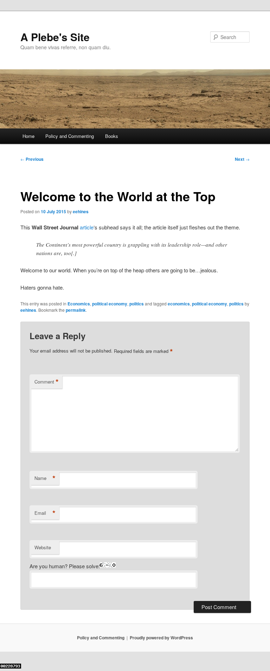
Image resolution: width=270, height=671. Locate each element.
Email (45, 513)
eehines (81, 211)
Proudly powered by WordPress (161, 637)
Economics (79, 303)
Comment (46, 381)
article (87, 227)
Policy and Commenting (69, 136)
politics (136, 303)
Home (28, 136)
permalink (76, 310)
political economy (109, 303)
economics (179, 303)
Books (111, 136)
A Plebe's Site (55, 36)
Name (45, 478)
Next (242, 159)
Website (42, 547)
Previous (32, 159)
